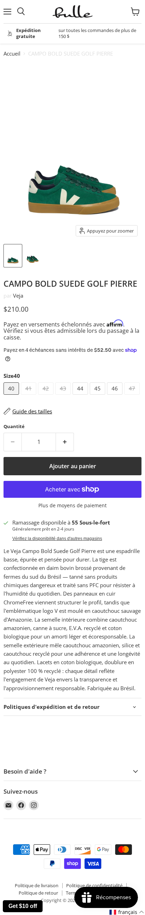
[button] (127, 912)
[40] (12, 396)
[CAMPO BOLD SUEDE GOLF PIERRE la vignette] (13, 255)
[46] (115, 396)
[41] (29, 396)
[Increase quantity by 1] (65, 442)
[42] (46, 396)
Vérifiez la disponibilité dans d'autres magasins (57, 538)
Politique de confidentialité (94, 885)
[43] (63, 396)
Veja (18, 295)
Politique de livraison (36, 885)
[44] (81, 396)
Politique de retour (38, 893)
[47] (132, 396)
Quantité (14, 426)
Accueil (12, 54)
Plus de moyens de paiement (72, 505)
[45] (98, 396)
